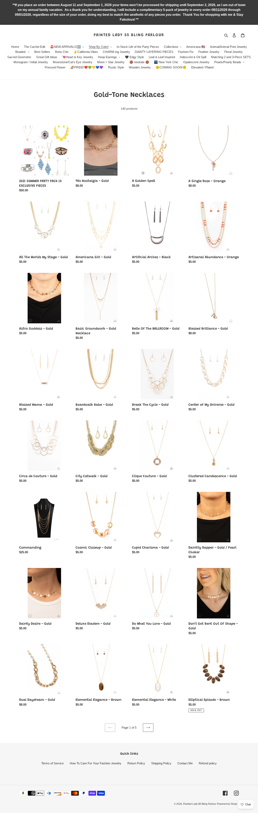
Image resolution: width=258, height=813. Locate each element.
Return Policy (136, 763)
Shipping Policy (161, 763)
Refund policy (208, 763)
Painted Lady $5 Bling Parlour (129, 35)
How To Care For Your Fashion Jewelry (95, 763)
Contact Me (185, 763)
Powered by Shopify (228, 804)
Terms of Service (52, 763)
